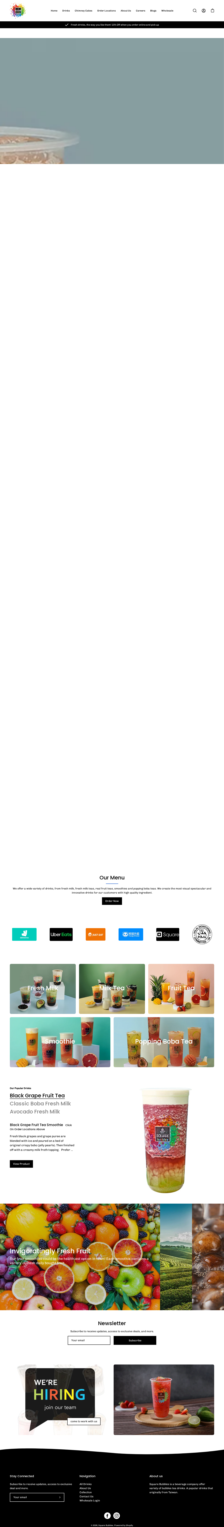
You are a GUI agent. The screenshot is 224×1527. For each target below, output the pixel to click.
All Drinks (86, 1484)
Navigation (87, 1476)
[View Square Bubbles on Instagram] (116, 1515)
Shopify (129, 1525)
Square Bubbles (105, 1525)
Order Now (112, 901)
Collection (86, 1492)
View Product (21, 1163)
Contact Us (86, 1496)
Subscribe (135, 1340)
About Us (85, 1488)
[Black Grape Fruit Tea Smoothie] (165, 1140)
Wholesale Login (90, 1500)
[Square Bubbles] (18, 10)
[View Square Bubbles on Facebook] (107, 1515)
